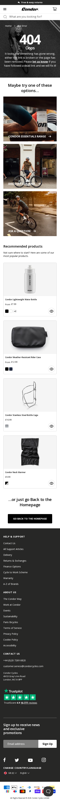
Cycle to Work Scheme (15, 572)
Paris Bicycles (10, 622)
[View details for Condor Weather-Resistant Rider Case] (30, 347)
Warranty (8, 578)
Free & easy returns (31, 2)
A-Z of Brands (10, 584)
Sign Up (47, 744)
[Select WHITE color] (10, 311)
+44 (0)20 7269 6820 (14, 660)
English (23, 773)
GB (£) (11, 773)
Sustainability (10, 616)
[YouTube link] (30, 761)
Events (6, 610)
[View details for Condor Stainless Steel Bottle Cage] (30, 404)
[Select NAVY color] (10, 369)
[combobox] (33, 16)
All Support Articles (13, 549)
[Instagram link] (44, 761)
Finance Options (12, 566)
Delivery (7, 554)
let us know (40, 61)
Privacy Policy (10, 633)
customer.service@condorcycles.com (23, 666)
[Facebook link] (4, 761)
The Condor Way (12, 598)
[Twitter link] (17, 761)
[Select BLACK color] (6, 311)
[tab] (30, 2)
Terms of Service (12, 628)
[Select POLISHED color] (6, 426)
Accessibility (9, 645)
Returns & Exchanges (14, 560)
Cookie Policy (10, 639)
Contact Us (9, 543)
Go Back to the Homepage (30, 518)
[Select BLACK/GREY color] (6, 483)
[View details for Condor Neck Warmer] (30, 462)
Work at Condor (11, 604)
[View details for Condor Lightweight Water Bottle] (30, 289)
